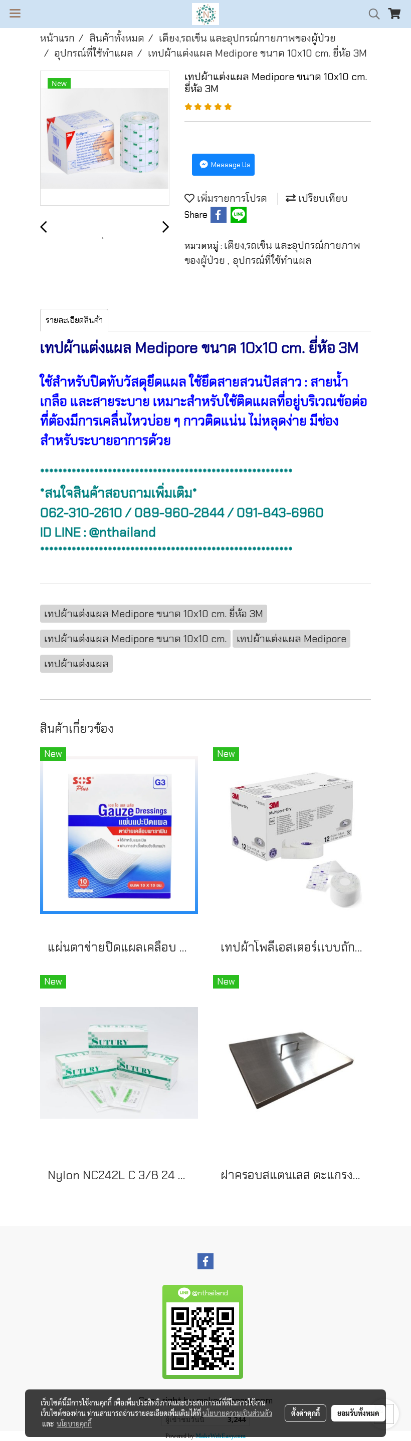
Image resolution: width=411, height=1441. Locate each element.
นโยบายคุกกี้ (74, 1423)
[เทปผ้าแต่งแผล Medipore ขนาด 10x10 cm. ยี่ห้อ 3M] (105, 138)
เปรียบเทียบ (322, 198)
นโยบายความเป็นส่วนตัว (237, 1412)
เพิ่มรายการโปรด (230, 198)
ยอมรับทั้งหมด (358, 1412)
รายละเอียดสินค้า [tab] (74, 320)
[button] (371, 14)
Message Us (230, 164)
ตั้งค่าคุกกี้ (305, 1412)
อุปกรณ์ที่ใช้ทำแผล (272, 260)
